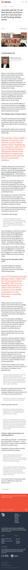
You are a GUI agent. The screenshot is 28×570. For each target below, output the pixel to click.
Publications (4, 6)
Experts (17, 522)
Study (16, 517)
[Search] (23, 2)
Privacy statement (5, 562)
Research (17, 515)
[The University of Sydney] (14, 556)
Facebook (18, 538)
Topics (16, 514)
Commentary (12, 6)
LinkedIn (18, 541)
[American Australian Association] (5, 556)
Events (17, 519)
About (16, 520)
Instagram (18, 542)
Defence (3, 28)
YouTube (18, 543)
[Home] (2, 2)
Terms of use (4, 563)
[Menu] (26, 2)
